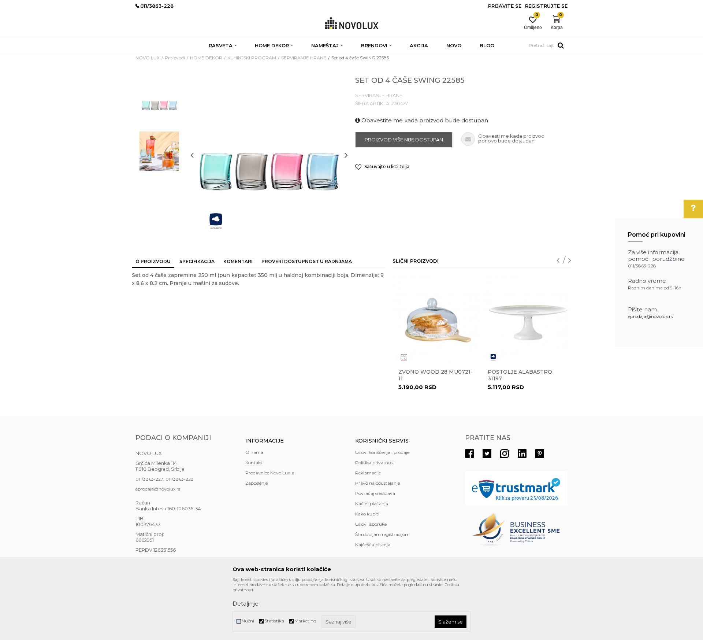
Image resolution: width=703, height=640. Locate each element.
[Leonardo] (216, 221)
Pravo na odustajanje (377, 483)
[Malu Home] (404, 357)
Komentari (238, 261)
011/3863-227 (149, 479)
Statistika (274, 621)
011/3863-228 (179, 479)
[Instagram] (504, 453)
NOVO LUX (147, 57)
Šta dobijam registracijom (382, 534)
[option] (159, 101)
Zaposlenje (256, 483)
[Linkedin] (522, 453)
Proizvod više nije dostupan (404, 140)
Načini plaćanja (371, 503)
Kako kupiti (367, 514)
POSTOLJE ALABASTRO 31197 (520, 375)
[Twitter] (487, 453)
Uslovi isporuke (371, 524)
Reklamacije (368, 473)
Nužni (248, 621)
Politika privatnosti (375, 462)
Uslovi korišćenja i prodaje (382, 452)
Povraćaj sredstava (375, 493)
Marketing (305, 621)
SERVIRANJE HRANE (303, 57)
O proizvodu (153, 261)
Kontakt (254, 462)
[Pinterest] (539, 453)
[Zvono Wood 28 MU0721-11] (437, 319)
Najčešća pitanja (372, 544)
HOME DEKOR (206, 57)
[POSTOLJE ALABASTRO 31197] (526, 319)
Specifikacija (197, 261)
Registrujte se (546, 6)
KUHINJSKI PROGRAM (251, 57)
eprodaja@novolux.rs (650, 316)
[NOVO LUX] (351, 24)
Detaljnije (245, 603)
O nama (254, 452)
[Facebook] (469, 453)
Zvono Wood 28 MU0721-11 (435, 375)
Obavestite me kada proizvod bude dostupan (424, 120)
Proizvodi (175, 57)
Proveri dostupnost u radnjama (306, 261)
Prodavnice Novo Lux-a (269, 473)
